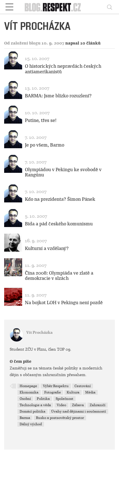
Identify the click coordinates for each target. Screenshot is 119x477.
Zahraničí (97, 405)
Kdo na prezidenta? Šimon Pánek (60, 199)
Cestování (82, 386)
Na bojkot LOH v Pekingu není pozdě (64, 303)
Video (61, 405)
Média (90, 392)
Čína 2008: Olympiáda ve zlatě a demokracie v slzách (59, 275)
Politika (43, 399)
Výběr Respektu (56, 386)
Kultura (73, 392)
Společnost (64, 399)
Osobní (25, 399)
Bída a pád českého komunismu (59, 224)
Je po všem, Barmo (44, 145)
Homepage (28, 386)
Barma (25, 418)
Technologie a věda (35, 405)
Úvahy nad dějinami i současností (78, 411)
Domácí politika (32, 411)
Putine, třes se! (40, 120)
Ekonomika (29, 392)
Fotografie (52, 392)
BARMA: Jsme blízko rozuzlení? (58, 96)
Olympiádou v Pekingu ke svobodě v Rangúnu (63, 172)
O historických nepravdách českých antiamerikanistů (63, 68)
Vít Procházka (39, 332)
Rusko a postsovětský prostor (60, 418)
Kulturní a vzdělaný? (47, 248)
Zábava (78, 405)
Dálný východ (31, 424)
